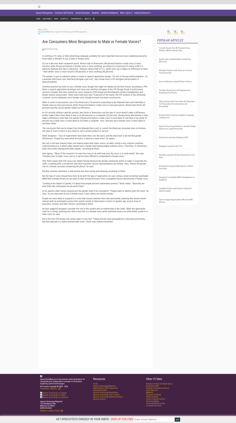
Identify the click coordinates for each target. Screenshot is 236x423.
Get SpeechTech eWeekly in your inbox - (94, 419)
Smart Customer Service (155, 399)
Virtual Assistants (82, 13)
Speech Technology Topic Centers (106, 395)
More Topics (125, 13)
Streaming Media (152, 401)
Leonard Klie (45, 32)
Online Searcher (152, 397)
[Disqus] (95, 259)
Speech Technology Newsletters (105, 392)
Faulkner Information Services (157, 388)
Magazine (104, 386)
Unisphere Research (154, 405)
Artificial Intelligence (109, 13)
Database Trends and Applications (159, 384)
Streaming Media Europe (155, 403)
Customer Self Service (64, 13)
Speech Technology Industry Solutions (108, 397)
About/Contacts (99, 399)
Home (38, 19)
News (56, 19)
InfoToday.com (152, 390)
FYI (39, 34)
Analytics (95, 13)
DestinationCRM (152, 386)
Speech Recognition (44, 13)
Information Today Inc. (49, 389)
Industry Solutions (141, 13)
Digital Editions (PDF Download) (105, 388)
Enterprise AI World (153, 395)
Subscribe (46, 19)
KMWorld (149, 392)
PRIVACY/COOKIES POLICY (50, 411)
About (87, 19)
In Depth (63, 19)
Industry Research (100, 390)
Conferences (75, 19)
